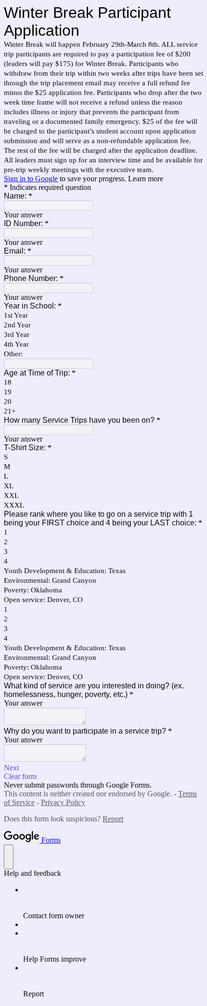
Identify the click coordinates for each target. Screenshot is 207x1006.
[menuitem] (113, 902)
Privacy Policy (63, 802)
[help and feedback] (8, 857)
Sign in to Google (31, 178)
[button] (103, 768)
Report (113, 819)
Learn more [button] (145, 178)
